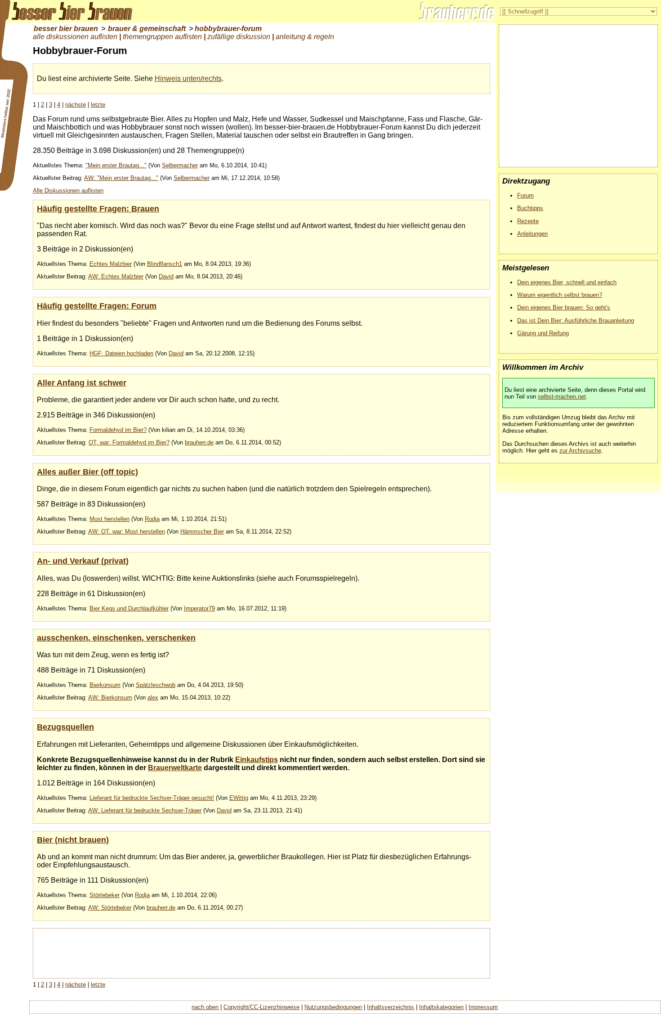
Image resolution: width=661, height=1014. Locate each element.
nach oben (205, 1007)
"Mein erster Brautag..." (116, 165)
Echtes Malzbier (110, 263)
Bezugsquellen (65, 726)
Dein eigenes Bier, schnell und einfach (566, 282)
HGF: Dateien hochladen (121, 353)
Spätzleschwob (155, 685)
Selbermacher (180, 165)
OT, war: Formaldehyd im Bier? (129, 442)
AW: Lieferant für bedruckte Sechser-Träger (144, 810)
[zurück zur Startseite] (67, 11)
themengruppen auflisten (162, 36)
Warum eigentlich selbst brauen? (559, 295)
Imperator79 (199, 608)
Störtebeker (104, 895)
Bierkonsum (105, 685)
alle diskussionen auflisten (75, 36)
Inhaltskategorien (441, 1007)
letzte (98, 104)
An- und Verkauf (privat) (83, 560)
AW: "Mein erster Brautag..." (121, 178)
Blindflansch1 (164, 263)
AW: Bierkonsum (110, 697)
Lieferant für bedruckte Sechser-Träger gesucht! (151, 797)
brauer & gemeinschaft (147, 28)
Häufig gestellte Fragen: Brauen (98, 208)
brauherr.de (199, 442)
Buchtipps (530, 208)
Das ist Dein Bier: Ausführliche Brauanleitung (575, 320)
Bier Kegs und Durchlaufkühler (129, 608)
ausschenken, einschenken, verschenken (116, 637)
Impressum (483, 1007)
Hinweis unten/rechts (188, 78)
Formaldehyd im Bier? (118, 429)
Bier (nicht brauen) (73, 839)
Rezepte (528, 221)
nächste (75, 104)
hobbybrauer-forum (228, 28)
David (166, 276)
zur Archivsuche (580, 450)
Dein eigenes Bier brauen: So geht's (563, 307)
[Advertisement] (261, 952)
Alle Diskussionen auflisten (68, 190)
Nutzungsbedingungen (333, 1007)
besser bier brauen (66, 28)
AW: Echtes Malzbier (115, 276)
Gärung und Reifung (543, 333)
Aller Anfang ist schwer (81, 382)
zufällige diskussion (238, 36)
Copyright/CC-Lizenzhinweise (261, 1007)
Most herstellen (109, 519)
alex (152, 697)
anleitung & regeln (305, 36)
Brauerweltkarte (175, 768)
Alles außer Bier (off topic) (87, 471)
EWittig (238, 797)
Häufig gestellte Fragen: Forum (96, 305)
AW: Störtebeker (109, 907)
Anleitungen (532, 233)
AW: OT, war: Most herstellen (126, 531)
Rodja (152, 519)
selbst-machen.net (562, 396)
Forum (525, 195)
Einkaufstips (256, 759)
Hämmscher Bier (202, 531)
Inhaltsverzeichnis (390, 1007)
